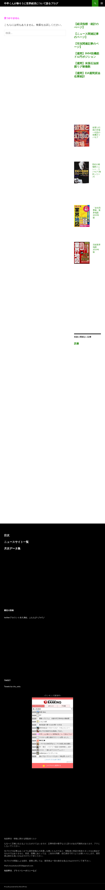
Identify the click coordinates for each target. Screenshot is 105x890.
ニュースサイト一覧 (16, 541)
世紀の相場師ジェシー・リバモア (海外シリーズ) (96, 170)
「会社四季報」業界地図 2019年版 (96, 213)
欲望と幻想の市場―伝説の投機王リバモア (96, 132)
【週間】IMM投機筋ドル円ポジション (86, 55)
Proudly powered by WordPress (15, 887)
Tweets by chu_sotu (12, 686)
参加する (69, 762)
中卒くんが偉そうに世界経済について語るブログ (31, 3)
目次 (7, 535)
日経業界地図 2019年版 (96, 248)
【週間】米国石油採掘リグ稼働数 (86, 64)
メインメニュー (101, 3)
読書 (76, 343)
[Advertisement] (89, 103)
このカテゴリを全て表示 (52, 759)
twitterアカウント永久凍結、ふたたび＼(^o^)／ (24, 617)
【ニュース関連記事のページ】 (86, 35)
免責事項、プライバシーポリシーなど (20, 870)
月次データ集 (12, 548)
